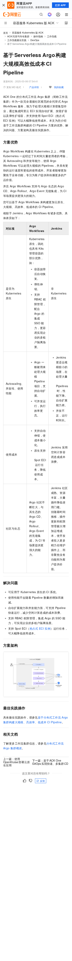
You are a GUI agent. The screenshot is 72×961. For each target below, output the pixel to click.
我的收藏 (59, 87)
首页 (5, 32)
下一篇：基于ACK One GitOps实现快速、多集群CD (50, 762)
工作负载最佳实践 (16, 40)
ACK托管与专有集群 (18, 36)
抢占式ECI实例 (40, 628)
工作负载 (52, 36)
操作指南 (38, 36)
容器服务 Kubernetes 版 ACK (27, 32)
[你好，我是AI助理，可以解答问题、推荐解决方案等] (49, 14)
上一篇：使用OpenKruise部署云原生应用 (16, 762)
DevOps (34, 40)
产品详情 (34, 87)
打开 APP (60, 5)
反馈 (42, 780)
